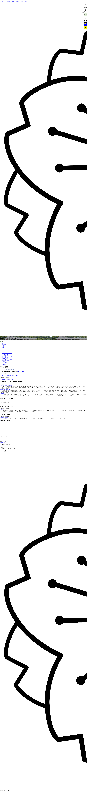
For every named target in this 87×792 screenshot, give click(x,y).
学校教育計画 (4, 348)
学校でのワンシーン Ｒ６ (7, 355)
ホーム (3, 343)
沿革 (3, 347)
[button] (7, 1)
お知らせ (4, 345)
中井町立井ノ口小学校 (8, 338)
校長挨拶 (4, 344)
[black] (85, 22)
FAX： (1, 441)
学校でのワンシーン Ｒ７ (7, 354)
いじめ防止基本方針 (6, 357)
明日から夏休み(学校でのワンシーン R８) (10, 375)
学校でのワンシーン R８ (7, 353)
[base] (85, 15)
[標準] (85, 8)
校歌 (3, 346)
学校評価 (4, 352)
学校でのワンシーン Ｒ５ (7, 356)
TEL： (1, 440)
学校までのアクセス (6, 360)
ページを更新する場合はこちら (8, 369)
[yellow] (85, 28)
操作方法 (4, 364)
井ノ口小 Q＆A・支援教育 (7, 359)
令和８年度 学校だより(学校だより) (9, 379)
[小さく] (85, 5)
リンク (3, 361)
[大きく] (85, 11)
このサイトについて (4, 442)
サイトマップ (4, 362)
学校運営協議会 (5, 358)
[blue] (85, 25)
